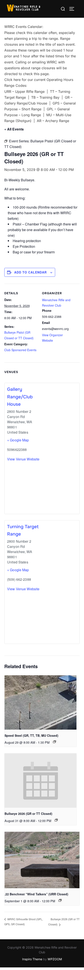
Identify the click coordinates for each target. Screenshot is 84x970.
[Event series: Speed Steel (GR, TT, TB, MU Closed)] (54, 741)
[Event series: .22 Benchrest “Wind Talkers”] (60, 900)
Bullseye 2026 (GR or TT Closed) (28, 813)
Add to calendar (30, 272)
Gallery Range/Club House (20, 396)
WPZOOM (55, 959)
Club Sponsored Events (20, 350)
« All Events (14, 129)
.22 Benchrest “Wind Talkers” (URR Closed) (36, 894)
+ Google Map (18, 440)
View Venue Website (23, 459)
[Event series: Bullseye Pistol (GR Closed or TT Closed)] (56, 820)
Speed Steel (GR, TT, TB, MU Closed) (31, 735)
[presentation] (40, 702)
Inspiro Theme (32, 959)
